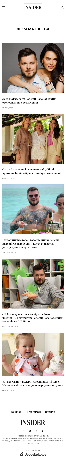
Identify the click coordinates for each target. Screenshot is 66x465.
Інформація (34, 412)
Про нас (50, 412)
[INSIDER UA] (33, 7)
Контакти (16, 412)
